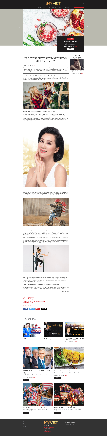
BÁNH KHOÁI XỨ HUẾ (63, 371)
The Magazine (66, 7)
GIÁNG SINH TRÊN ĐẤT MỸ (65, 407)
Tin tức (44, 7)
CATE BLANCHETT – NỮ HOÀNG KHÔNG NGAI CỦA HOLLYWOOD (77, 71)
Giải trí (39, 7)
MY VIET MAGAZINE (48, 338)
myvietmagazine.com (47, 431)
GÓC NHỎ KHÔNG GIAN (27, 298)
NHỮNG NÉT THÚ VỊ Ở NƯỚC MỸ (36, 407)
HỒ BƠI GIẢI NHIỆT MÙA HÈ (28, 297)
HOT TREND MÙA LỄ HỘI (27, 305)
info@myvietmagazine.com (49, 427)
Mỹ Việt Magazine (53, 3)
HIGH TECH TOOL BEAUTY (28, 302)
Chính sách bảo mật (26, 434)
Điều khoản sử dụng (32, 434)
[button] (19, 27)
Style (49, 7)
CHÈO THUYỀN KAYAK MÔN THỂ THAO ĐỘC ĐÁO (32, 300)
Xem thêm (70, 48)
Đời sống (59, 7)
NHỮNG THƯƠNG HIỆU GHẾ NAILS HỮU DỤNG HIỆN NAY (34, 301)
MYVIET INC (25, 338)
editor (76, 46)
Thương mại (25, 428)
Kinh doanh (54, 7)
